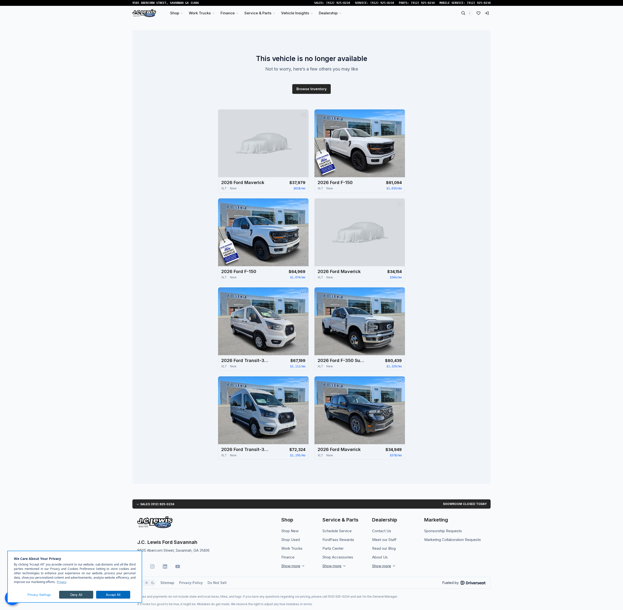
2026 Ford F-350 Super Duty (342, 360)
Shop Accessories (337, 557)
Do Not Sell (217, 583)
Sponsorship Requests (443, 531)
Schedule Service (337, 531)
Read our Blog (384, 548)
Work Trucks (291, 548)
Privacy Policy (191, 583)
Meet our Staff (384, 539)
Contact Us (381, 531)
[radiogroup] (146, 583)
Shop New (290, 531)
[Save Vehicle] (304, 114)
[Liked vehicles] (478, 13)
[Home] (144, 13)
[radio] (146, 583)
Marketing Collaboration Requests (452, 539)
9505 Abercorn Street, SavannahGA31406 (165, 3)
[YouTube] (177, 566)
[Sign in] (487, 13)
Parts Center (333, 548)
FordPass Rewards (338, 539)
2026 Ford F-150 (335, 182)
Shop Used (290, 539)
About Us (380, 557)
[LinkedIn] (165, 566)
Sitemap (167, 583)
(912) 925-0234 (338, 3)
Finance (287, 557)
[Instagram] (152, 566)
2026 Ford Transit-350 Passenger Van (245, 360)
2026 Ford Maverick (242, 182)
